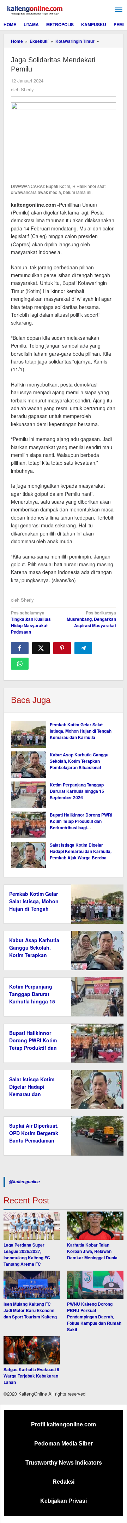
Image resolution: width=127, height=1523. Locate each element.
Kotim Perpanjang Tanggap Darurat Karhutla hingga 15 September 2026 (77, 791)
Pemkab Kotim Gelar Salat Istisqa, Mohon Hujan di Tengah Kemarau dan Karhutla (80, 730)
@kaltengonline (24, 1182)
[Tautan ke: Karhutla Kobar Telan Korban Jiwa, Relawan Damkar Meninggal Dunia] (95, 1226)
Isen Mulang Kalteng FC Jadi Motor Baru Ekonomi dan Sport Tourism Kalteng (30, 1310)
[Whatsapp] (20, 664)
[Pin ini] (62, 648)
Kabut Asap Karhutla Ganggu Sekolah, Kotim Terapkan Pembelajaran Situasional (79, 761)
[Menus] (118, 9)
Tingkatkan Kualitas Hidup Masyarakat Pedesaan (31, 622)
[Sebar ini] (20, 648)
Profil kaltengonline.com (63, 1424)
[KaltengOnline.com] (35, 9)
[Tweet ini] (41, 648)
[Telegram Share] (83, 648)
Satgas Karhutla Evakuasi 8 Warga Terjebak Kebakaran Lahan (31, 1375)
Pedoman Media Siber (63, 1444)
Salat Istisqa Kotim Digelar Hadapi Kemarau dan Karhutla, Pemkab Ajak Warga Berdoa (80, 851)
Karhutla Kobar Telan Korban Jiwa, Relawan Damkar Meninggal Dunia (92, 1251)
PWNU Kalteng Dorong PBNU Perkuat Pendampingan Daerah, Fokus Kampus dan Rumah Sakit (94, 1317)
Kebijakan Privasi (63, 1501)
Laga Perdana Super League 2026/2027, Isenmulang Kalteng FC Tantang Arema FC (27, 1254)
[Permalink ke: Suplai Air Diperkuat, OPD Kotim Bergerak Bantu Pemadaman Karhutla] (95, 1135)
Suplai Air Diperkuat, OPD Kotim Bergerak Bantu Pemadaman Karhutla (34, 1136)
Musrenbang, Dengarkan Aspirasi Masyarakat (91, 619)
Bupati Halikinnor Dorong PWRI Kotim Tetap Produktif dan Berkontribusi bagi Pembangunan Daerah (81, 824)
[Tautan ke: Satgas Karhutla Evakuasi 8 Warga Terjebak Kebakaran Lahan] (32, 1350)
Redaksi (63, 1482)
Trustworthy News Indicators (63, 1463)
